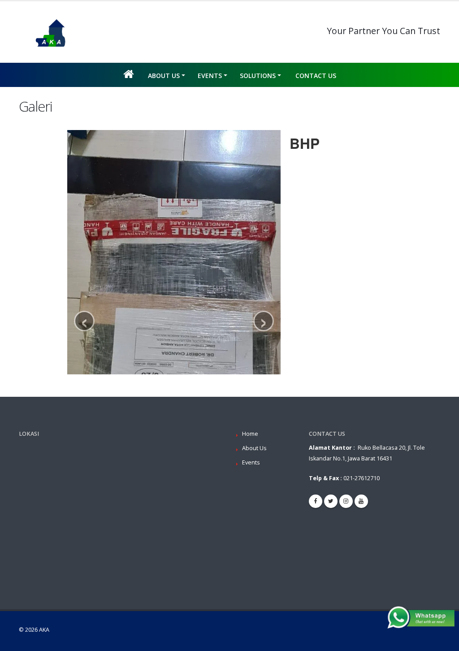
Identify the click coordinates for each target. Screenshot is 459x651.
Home (250, 434)
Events (251, 462)
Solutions (258, 75)
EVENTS (210, 75)
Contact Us (315, 75)
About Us (164, 75)
